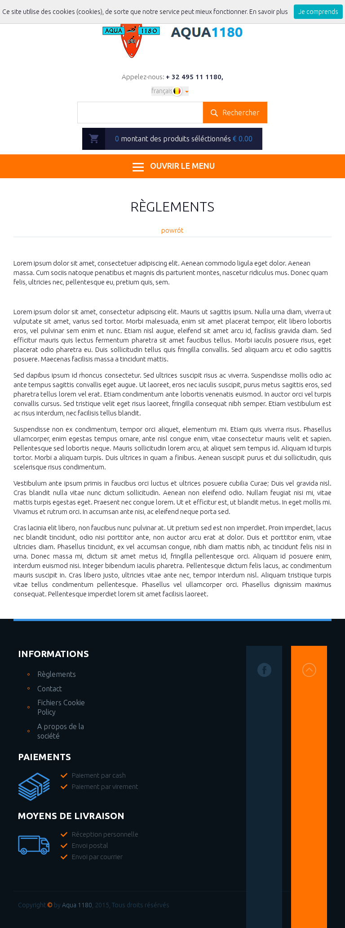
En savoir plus (269, 11)
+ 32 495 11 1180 (193, 77)
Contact (49, 689)
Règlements (56, 674)
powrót (172, 230)
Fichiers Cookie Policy (61, 707)
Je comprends (318, 11)
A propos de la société (60, 731)
